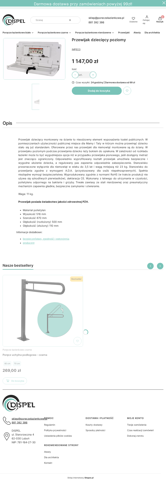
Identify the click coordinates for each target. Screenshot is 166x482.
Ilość (74, 69)
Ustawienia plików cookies (58, 435)
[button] (77, 20)
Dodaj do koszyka (99, 90)
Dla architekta (51, 457)
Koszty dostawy (94, 424)
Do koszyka (17, 380)
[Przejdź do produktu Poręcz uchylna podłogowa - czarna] (43, 310)
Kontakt (48, 462)
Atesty (47, 451)
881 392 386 (96, 22)
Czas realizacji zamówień (140, 430)
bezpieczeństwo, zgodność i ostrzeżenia (46, 239)
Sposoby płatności (95, 430)
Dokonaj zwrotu (135, 435)
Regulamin (49, 424)
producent (28, 243)
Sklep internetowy (80, 477)
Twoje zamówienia (136, 424)
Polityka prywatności (55, 430)
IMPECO (76, 49)
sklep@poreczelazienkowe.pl (106, 17)
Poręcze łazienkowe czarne (17, 349)
